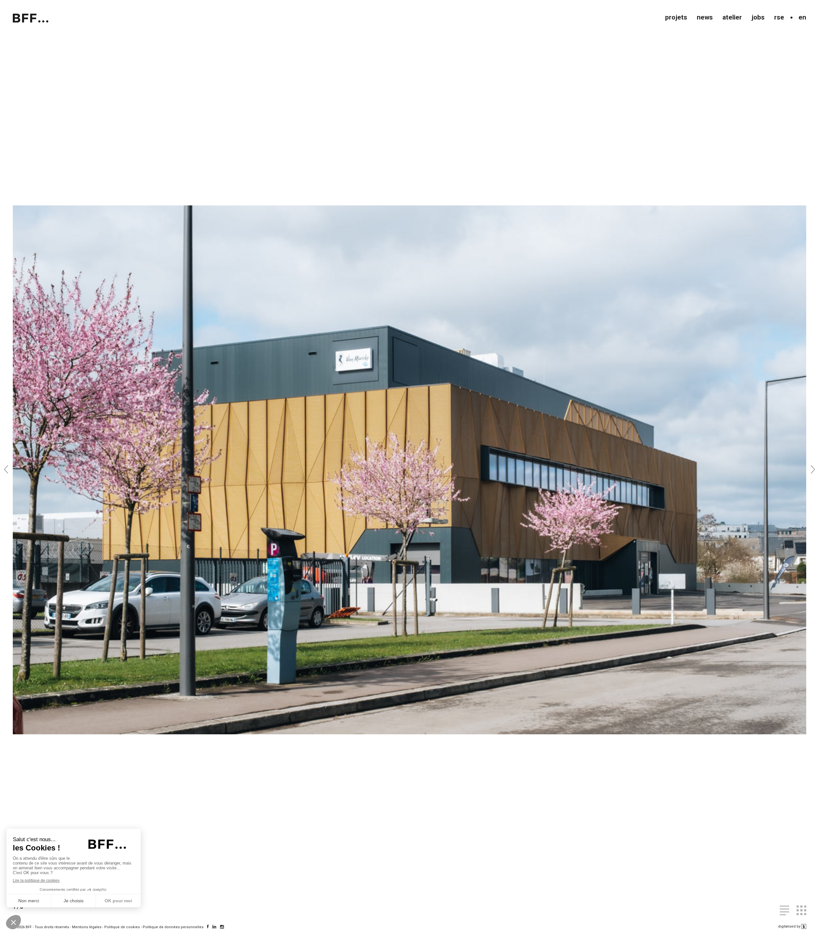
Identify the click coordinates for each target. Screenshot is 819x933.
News (705, 17)
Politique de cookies (122, 927)
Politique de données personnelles (173, 927)
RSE (779, 17)
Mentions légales (86, 927)
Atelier (732, 17)
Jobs (758, 17)
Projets (676, 17)
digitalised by (789, 926)
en (802, 17)
